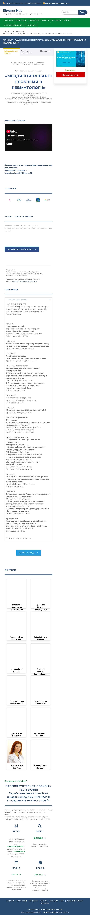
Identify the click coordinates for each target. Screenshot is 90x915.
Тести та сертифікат (26, 52)
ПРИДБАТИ (34, 20)
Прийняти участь (70, 75)
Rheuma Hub (12, 10)
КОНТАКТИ (31, 25)
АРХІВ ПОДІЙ (21, 20)
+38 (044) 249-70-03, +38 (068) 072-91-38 (22, 3)
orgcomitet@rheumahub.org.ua (57, 3)
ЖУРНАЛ (45, 20)
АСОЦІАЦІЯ (56, 20)
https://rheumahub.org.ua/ (15, 228)
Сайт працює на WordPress (31, 912)
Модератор (45, 51)
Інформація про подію (11, 52)
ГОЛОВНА (8, 20)
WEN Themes (64, 912)
